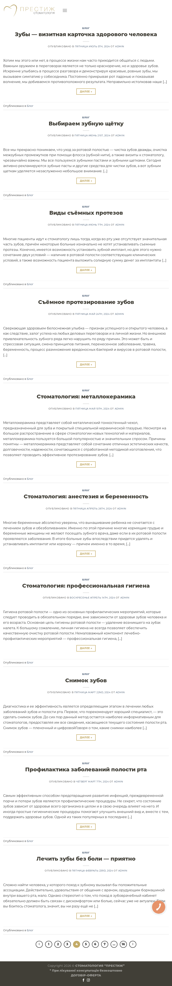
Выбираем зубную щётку (86, 123)
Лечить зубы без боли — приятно (86, 858)
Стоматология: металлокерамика (86, 396)
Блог (86, 28)
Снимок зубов (86, 680)
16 (123, 944)
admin (119, 46)
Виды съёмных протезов (86, 212)
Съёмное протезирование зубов (86, 302)
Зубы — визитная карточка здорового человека (86, 34)
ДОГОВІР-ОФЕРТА (86, 975)
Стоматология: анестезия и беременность (86, 496)
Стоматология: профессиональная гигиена (86, 585)
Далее (86, 91)
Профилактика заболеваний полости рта (86, 769)
